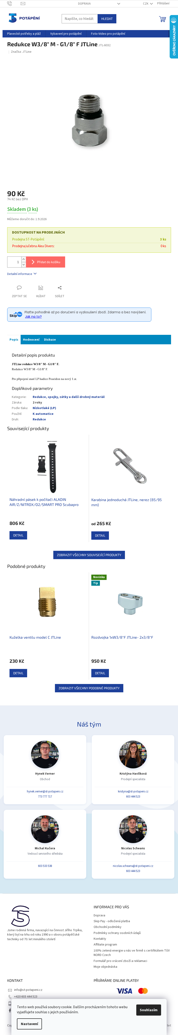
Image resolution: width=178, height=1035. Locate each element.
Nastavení (29, 1023)
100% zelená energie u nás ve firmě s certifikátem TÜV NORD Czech (132, 952)
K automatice (43, 414)
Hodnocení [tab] (31, 339)
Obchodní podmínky (107, 927)
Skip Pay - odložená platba (112, 921)
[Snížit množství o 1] (23, 264)
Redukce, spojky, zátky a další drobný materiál (69, 397)
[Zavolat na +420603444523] (14, 3)
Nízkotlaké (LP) (44, 408)
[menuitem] (24, 33)
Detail (18, 535)
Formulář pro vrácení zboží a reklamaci (120, 961)
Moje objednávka (105, 966)
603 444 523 (133, 797)
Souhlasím (149, 1010)
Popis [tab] (14, 339)
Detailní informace (19, 274)
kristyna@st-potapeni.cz (133, 791)
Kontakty (100, 938)
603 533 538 (45, 866)
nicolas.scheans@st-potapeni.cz (133, 866)
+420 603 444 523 (25, 996)
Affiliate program (105, 944)
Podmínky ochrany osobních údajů (117, 933)
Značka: (21, 51)
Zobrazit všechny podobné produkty (89, 688)
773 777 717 (45, 797)
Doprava (84, 4)
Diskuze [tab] (50, 339)
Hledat (107, 19)
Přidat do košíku (48, 262)
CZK (146, 4)
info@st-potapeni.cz (28, 990)
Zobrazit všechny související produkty (89, 555)
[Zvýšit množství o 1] (23, 259)
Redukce (39, 419)
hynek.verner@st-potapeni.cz (45, 791)
